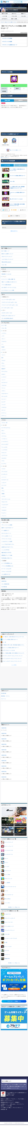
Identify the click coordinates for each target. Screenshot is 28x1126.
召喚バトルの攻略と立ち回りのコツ (9, 282)
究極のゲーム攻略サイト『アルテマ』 (8, 1098)
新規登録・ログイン (5, 696)
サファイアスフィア (8, 842)
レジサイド (3, 377)
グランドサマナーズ (8, 894)
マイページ (3, 698)
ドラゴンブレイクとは (6, 538)
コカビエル (3, 385)
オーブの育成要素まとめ (6, 563)
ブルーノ (3, 338)
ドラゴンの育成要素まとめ (7, 566)
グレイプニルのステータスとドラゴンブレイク (11, 658)
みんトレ (6, 858)
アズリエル (14, 143)
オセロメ (3, 374)
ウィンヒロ (6, 866)
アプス (2, 460)
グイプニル (3, 436)
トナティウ (3, 507)
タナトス (3, 410)
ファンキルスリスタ (8, 850)
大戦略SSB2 (7, 958)
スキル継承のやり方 (5, 574)
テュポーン (3, 512)
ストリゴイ (3, 485)
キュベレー (3, 399)
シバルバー (3, 482)
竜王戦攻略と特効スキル (6, 558)
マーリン (3, 388)
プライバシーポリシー (17, 1107)
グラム (2, 490)
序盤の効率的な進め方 (6, 262)
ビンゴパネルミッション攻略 (7, 290)
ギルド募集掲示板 (5, 584)
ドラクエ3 (6, 950)
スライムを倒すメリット (6, 536)
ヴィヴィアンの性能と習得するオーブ (9, 639)
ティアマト (3, 463)
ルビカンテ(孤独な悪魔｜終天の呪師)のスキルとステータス (14, 653)
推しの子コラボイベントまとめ (8, 650)
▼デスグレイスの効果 (7, 41)
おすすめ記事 (7, 165)
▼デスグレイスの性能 (7, 38)
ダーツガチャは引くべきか (7, 307)
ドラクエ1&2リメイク (9, 926)
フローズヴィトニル (5, 499)
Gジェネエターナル (8, 854)
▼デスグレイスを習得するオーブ (9, 44)
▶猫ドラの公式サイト (5, 157)
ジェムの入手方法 (5, 549)
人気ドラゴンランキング (6, 256)
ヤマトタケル (4, 371)
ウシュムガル (4, 447)
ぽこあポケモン (7, 914)
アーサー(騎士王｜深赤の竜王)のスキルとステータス (12, 636)
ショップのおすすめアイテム (7, 544)
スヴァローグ (4, 382)
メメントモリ (7, 902)
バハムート (3, 515)
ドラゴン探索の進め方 (6, 284)
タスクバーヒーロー (8, 922)
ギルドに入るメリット (6, 533)
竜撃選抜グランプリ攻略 (6, 555)
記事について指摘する (15, 215)
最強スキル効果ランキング (7, 253)
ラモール (3, 433)
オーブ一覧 (5, 16)
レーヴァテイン (4, 441)
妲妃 (5, 143)
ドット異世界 (7, 882)
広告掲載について (4, 1104)
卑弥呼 (2, 347)
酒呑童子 (3, 368)
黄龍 (2, 488)
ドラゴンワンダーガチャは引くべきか (9, 305)
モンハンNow (7, 874)
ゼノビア (3, 401)
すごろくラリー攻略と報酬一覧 (8, 279)
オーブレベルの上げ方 (6, 568)
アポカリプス (4, 501)
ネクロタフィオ (4, 479)
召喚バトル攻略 (14, 18)
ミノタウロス (4, 449)
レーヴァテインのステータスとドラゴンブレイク (11, 655)
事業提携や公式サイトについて (7, 1102)
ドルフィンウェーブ (8, 846)
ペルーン (3, 354)
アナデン (6, 862)
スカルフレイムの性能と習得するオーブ (10, 647)
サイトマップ (20, 1104)
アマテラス (3, 341)
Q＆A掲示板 (4, 586)
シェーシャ (3, 477)
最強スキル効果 (5, 13)
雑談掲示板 (3, 581)
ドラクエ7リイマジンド (9, 930)
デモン (2, 363)
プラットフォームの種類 (6, 525)
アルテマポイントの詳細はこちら (14, 1001)
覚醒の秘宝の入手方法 (6, 552)
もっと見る (14, 665)
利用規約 (17, 1102)
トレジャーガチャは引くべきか (8, 299)
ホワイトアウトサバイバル (10, 886)
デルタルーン (7, 954)
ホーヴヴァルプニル (5, 427)
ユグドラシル (4, 455)
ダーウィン (3, 415)
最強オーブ (23, 13)
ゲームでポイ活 (17, 1)
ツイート (6, 209)
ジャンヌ (3, 404)
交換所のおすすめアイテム (7, 547)
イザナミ (3, 390)
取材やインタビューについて (6, 1100)
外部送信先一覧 (4, 1109)
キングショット (7, 870)
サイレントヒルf (7, 946)
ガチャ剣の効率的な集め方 (7, 318)
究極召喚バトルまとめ (6, 274)
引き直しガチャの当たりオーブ (8, 315)
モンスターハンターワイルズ (10, 938)
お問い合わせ (12, 1104)
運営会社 (2, 1105)
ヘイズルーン (4, 438)
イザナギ (3, 349)
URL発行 (15, 209)
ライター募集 (9, 1105)
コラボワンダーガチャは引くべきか (9, 302)
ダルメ (2, 430)
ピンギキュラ (4, 474)
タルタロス (3, 458)
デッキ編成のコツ (5, 530)
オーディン (3, 413)
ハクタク (3, 496)
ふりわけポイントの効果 (6, 541)
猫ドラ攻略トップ (5, 251)
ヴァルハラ (3, 452)
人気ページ (21, 165)
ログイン (25, 1)
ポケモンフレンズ (8, 878)
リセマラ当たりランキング (7, 259)
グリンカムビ (4, 471)
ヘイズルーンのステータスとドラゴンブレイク (11, 661)
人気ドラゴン (14, 13)
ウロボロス (3, 510)
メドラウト (3, 333)
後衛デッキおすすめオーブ (7, 527)
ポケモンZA (6, 934)
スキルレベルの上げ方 (6, 571)
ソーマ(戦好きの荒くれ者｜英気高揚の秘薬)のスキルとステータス (14, 644)
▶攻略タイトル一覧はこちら (14, 907)
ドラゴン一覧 (14, 16)
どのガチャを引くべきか (6, 312)
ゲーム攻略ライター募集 (6, 1107)
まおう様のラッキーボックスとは (8, 287)
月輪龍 (2, 493)
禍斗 (2, 357)
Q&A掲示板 (3, 693)
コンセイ (3, 468)
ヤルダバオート (4, 393)
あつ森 (5, 942)
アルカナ (3, 360)
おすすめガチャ (5, 18)
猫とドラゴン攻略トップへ (15, 150)
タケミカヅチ (4, 396)
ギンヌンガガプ (4, 444)
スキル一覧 (23, 16)
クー (2, 344)
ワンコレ (6, 890)
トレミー (3, 379)
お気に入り (23, 209)
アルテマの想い (21, 1098)
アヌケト (3, 366)
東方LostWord (7, 898)
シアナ (2, 336)
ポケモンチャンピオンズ (9, 918)
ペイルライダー (4, 504)
